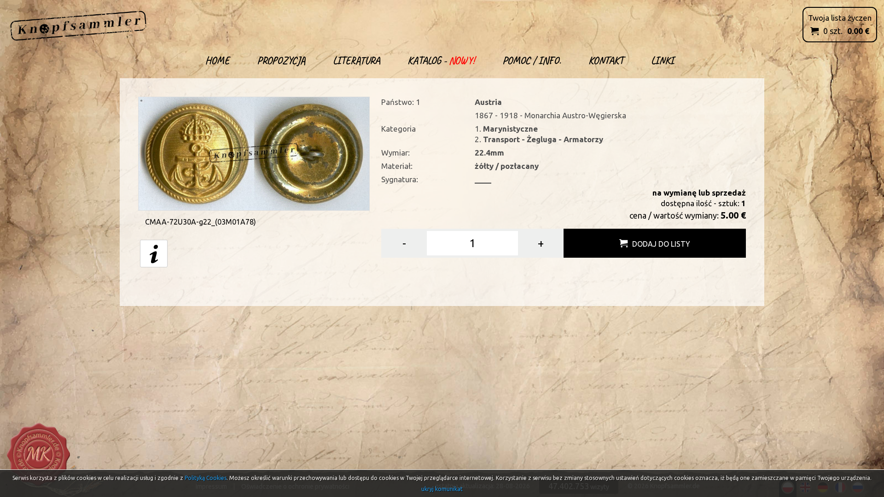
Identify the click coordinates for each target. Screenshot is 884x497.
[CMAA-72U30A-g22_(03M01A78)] (254, 153)
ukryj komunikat (442, 489)
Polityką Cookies (206, 478)
